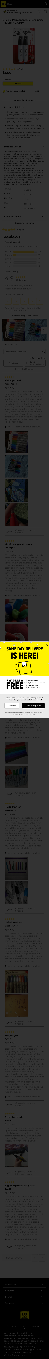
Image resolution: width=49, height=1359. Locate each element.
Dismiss (12, 705)
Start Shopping (33, 705)
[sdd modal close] (47, 645)
